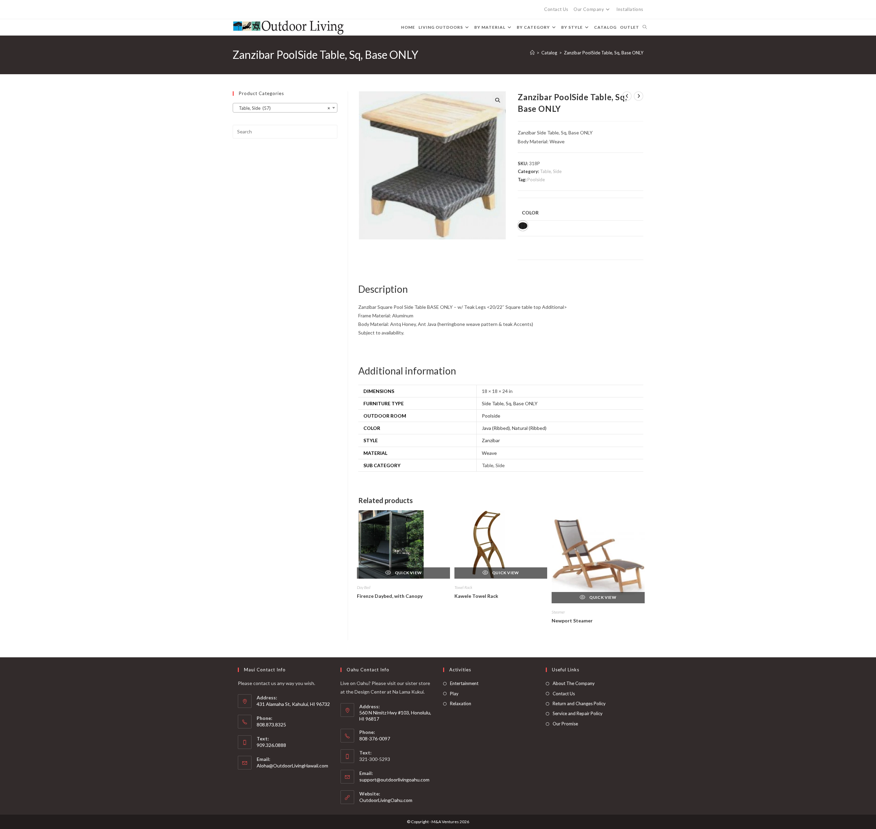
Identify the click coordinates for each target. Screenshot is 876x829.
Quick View (408, 572)
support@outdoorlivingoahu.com (394, 779)
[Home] (532, 52)
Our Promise (565, 723)
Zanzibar (491, 440)
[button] (497, 100)
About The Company (574, 683)
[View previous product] (627, 96)
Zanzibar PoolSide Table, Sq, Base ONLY (603, 52)
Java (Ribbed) (496, 428)
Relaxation (460, 703)
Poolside (536, 179)
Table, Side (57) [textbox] (283, 108)
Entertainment (464, 683)
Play (454, 693)
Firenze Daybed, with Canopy (390, 596)
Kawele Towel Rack (476, 596)
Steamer (558, 612)
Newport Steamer (572, 620)
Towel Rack (463, 587)
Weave (489, 453)
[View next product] (638, 96)
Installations (629, 9)
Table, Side (551, 171)
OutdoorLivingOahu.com (385, 800)
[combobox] (285, 108)
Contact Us (556, 9)
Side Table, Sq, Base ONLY (510, 403)
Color (530, 212)
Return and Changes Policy (579, 703)
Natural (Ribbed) (529, 428)
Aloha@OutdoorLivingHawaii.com (292, 765)
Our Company (589, 9)
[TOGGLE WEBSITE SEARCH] (644, 27)
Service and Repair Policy (578, 713)
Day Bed (363, 587)
